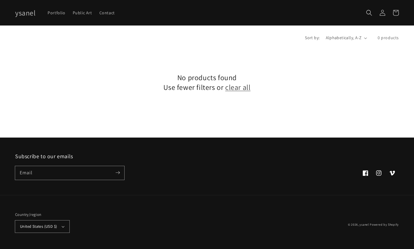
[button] (369, 12)
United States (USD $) (38, 226)
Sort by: (312, 37)
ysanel (364, 225)
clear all (237, 87)
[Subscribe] (117, 172)
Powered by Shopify (384, 225)
